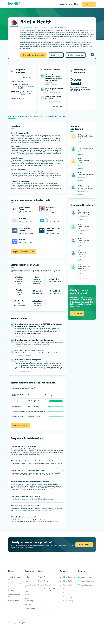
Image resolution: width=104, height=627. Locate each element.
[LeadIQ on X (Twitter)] (91, 623)
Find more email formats (38, 521)
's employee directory (27, 489)
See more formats (20, 425)
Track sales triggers (15, 583)
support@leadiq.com (88, 581)
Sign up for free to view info (33, 55)
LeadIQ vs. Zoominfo (67, 577)
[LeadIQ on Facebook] (89, 623)
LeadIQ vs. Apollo (66, 581)
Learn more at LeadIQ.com (70, 4)
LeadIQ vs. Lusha (66, 585)
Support (27, 591)
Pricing (27, 577)
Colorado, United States (47, 27)
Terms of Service (44, 585)
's (36, 473)
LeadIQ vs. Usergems (67, 597)
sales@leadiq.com (87, 585)
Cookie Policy (43, 581)
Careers (27, 595)
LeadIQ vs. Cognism (67, 589)
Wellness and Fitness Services (39, 499)
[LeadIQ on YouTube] (95, 623)
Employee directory (75, 55)
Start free (88, 4)
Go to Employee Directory (84, 279)
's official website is (37, 462)
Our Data (27, 604)
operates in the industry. (33, 498)
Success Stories (13, 600)
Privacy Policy (43, 577)
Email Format (56, 55)
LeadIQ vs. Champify (67, 601)
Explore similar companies (23, 252)
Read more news (57, 106)
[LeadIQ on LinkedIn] (93, 623)
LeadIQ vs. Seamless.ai (68, 593)
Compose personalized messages (12, 589)
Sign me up (77, 313)
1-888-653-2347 (86, 577)
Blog (26, 581)
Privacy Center (29, 608)
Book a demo (84, 544)
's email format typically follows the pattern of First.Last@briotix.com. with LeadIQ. (35, 519)
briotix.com (36, 463)
